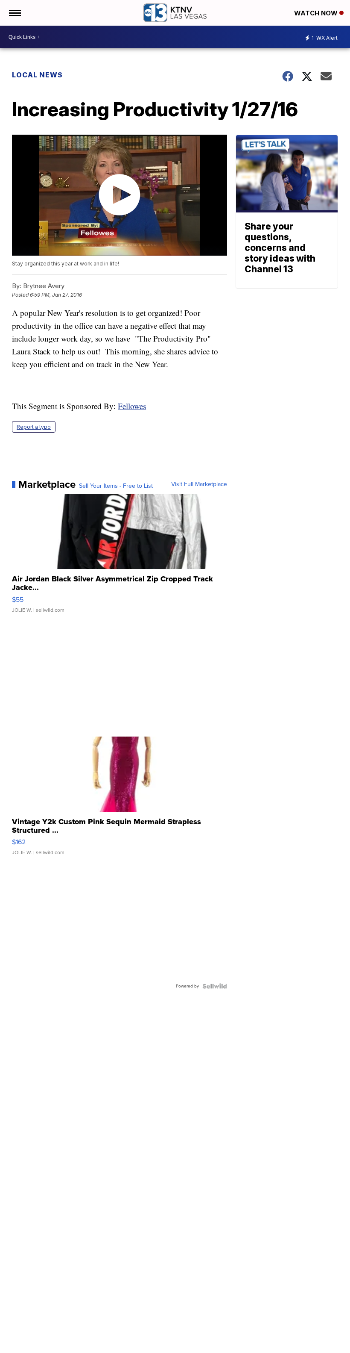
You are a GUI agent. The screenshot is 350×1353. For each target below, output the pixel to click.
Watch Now (316, 13)
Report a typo (34, 427)
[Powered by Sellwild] (214, 986)
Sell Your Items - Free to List (116, 486)
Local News (37, 75)
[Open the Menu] (14, 13)
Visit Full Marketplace (199, 484)
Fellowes (132, 406)
